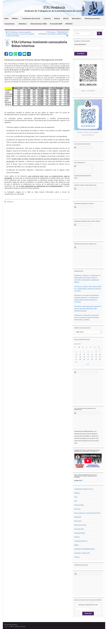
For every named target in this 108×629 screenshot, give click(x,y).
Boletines (23, 24)
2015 (75, 501)
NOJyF (66, 18)
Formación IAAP (56, 24)
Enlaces (57, 18)
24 (76, 359)
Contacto (47, 18)
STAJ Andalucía (54, 7)
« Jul (87, 364)
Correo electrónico (80, 44)
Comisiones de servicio (31, 18)
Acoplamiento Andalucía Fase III (83, 489)
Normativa (76, 18)
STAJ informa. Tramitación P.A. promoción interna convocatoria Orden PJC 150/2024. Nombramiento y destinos (86, 318)
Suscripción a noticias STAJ (82, 553)
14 (92, 354)
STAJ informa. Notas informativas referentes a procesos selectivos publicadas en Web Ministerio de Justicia (87, 309)
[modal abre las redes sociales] (29, 54)
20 (88, 357)
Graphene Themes (20, 626)
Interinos (10, 202)
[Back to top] (103, 624)
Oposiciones (9, 24)
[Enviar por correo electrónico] (24, 54)
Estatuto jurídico (79, 505)
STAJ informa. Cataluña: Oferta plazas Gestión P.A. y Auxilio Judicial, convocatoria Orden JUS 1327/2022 (87, 289)
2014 (75, 497)
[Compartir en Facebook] (6, 54)
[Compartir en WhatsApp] (15, 54)
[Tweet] (11, 54)
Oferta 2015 (77, 521)
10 (76, 354)
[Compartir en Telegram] (20, 54)
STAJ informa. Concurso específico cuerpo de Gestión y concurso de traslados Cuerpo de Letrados (20, 34)
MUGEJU (69, 24)
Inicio (6, 18)
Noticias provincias (92, 18)
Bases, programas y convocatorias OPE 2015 (87, 513)
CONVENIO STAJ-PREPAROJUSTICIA (84, 549)
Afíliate (15, 18)
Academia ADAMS (79, 533)
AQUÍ (80, 480)
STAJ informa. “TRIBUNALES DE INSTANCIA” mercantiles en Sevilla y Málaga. (53, 33)
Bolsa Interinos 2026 (39, 24)
